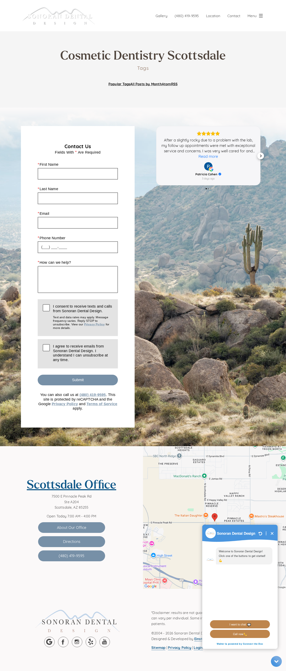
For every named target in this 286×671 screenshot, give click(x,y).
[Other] (91, 642)
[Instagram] (77, 642)
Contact (233, 15)
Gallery (161, 15)
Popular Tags (119, 83)
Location (213, 15)
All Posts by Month (146, 83)
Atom (166, 83)
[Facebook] (63, 642)
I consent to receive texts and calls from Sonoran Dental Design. (82, 317)
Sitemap (158, 647)
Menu (252, 15)
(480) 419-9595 (187, 15)
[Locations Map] (214, 516)
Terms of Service (101, 404)
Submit (78, 380)
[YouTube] (104, 642)
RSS (174, 83)
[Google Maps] (49, 642)
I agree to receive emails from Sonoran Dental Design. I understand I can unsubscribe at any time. (80, 353)
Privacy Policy (94, 324)
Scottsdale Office (71, 484)
